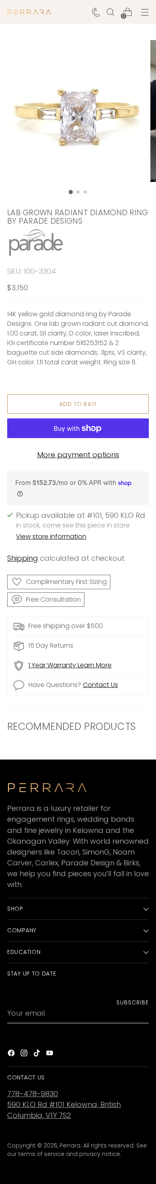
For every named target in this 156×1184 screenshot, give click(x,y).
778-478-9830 (32, 1094)
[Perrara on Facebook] (12, 1054)
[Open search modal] (110, 12)
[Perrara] (29, 12)
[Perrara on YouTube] (50, 1054)
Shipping (22, 558)
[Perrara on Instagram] (25, 1054)
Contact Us (100, 684)
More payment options (78, 455)
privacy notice (99, 1154)
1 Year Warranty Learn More (70, 665)
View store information (51, 536)
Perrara (70, 1146)
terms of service (41, 1154)
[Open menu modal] (144, 12)
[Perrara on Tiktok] (37, 1054)
